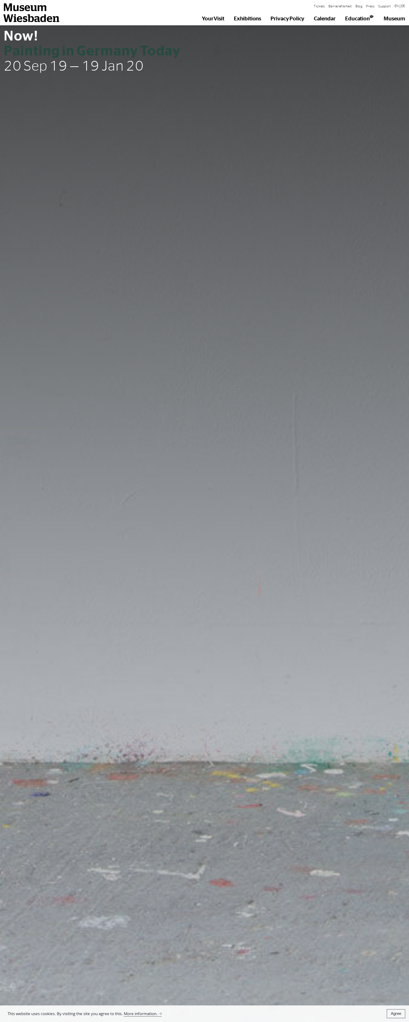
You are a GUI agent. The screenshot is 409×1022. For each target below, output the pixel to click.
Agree (396, 1013)
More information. (141, 1013)
